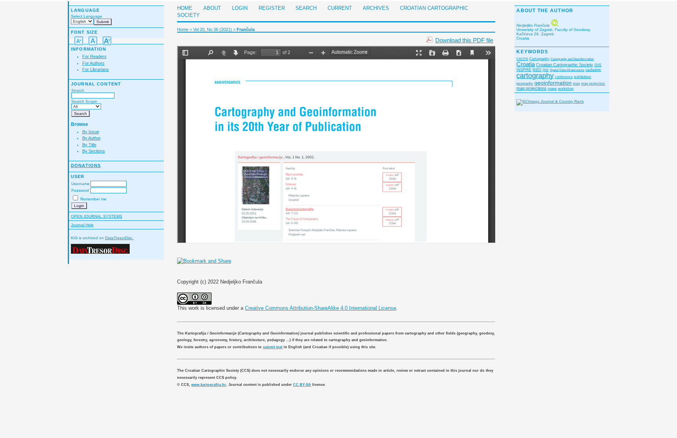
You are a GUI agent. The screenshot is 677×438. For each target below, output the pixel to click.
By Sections (93, 151)
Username (80, 184)
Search (77, 90)
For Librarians (95, 69)
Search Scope (84, 101)
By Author (91, 138)
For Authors (93, 63)
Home (184, 8)
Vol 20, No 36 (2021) (212, 29)
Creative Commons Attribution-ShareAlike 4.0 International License (320, 308)
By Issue (90, 131)
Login (240, 8)
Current (340, 8)
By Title (89, 144)
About (212, 8)
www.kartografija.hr (208, 385)
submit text (272, 347)
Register (272, 8)
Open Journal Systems (96, 216)
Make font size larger (107, 40)
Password (80, 190)
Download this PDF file (464, 40)
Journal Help (82, 225)
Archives (376, 8)
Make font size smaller (78, 40)
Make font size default (93, 40)
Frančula (246, 29)
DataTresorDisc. (119, 238)
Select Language (86, 16)
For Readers (94, 56)
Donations (86, 165)
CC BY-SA (302, 385)
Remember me (93, 199)
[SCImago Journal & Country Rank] (550, 101)
